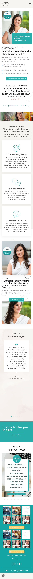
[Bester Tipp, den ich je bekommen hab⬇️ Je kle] (7, 510)
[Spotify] (19, 564)
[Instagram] (14, 564)
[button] (11, 416)
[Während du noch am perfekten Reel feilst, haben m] (16, 510)
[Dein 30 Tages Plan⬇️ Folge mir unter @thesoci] (7, 519)
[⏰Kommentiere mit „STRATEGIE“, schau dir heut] (26, 510)
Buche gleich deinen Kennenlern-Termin (16, 106)
